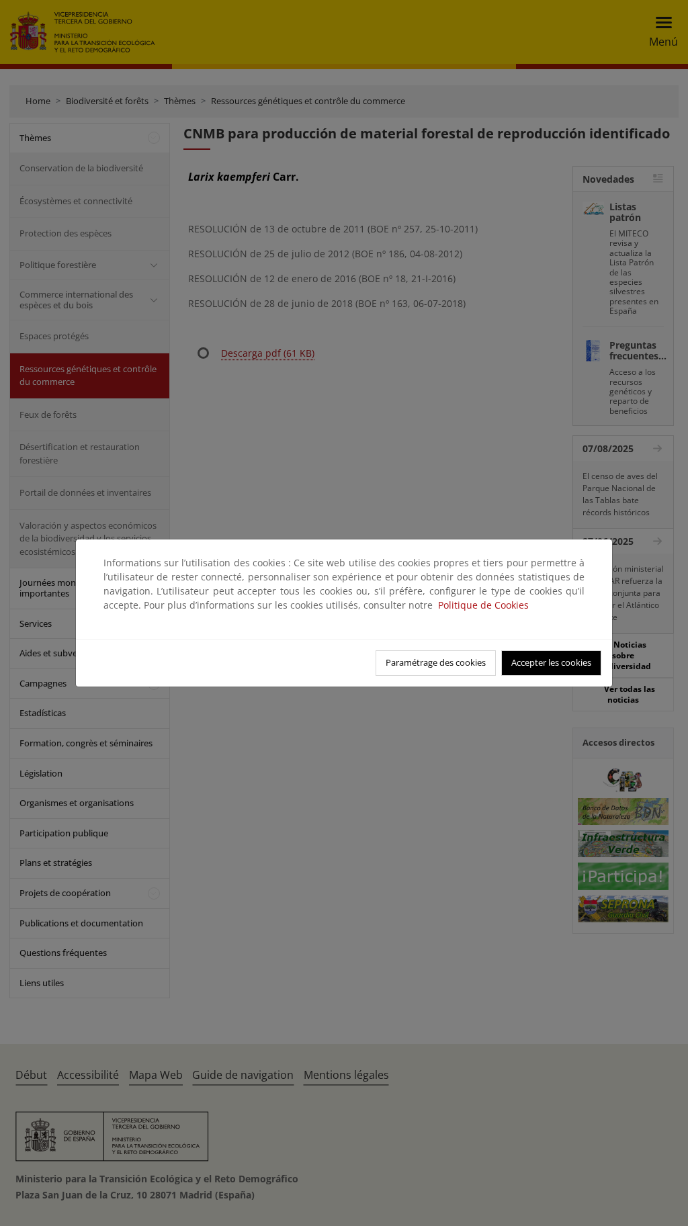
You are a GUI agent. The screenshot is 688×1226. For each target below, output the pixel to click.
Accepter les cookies (551, 662)
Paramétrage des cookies (436, 662)
